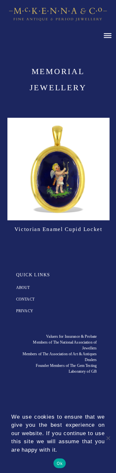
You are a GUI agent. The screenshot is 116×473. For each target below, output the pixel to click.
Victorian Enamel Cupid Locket (58, 229)
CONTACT (25, 299)
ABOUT (23, 287)
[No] (108, 438)
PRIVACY (24, 311)
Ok (60, 463)
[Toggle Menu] (107, 35)
